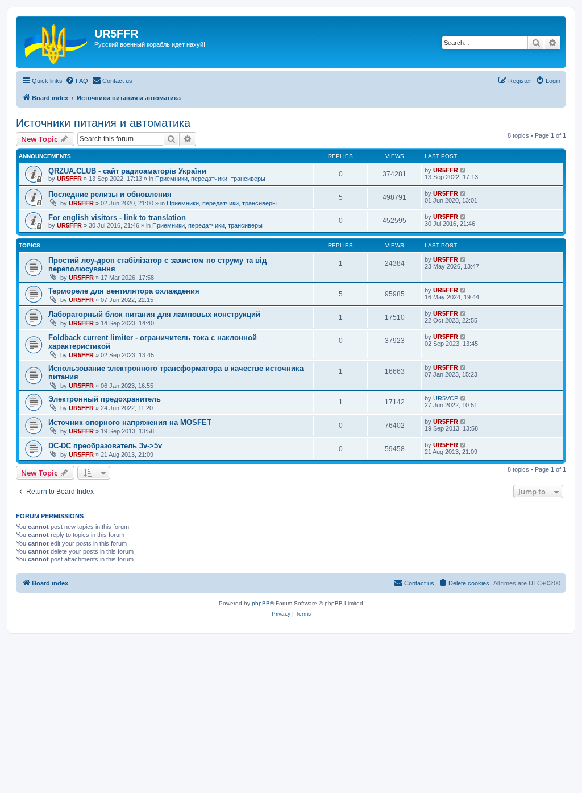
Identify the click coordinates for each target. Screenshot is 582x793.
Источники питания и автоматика (103, 123)
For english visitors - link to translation (117, 217)
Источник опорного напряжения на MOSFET (129, 422)
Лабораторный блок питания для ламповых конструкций (154, 314)
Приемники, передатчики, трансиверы (210, 178)
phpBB (261, 603)
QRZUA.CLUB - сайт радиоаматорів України (127, 171)
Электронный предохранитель (104, 399)
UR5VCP (445, 398)
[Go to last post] (463, 170)
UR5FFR (69, 178)
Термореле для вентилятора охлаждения (123, 291)
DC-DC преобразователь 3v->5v (105, 445)
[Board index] (56, 42)
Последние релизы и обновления (110, 194)
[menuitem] (76, 81)
